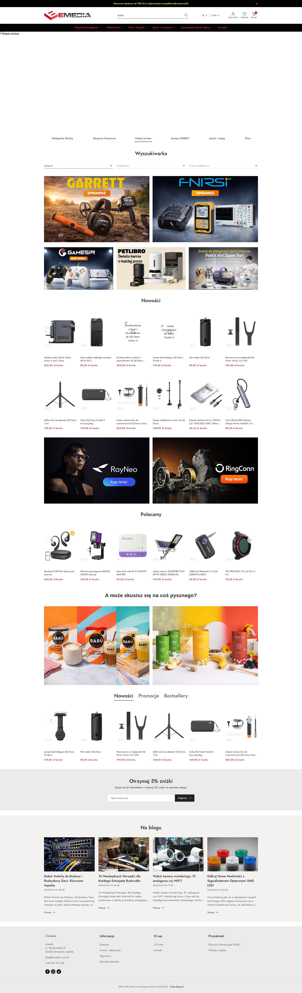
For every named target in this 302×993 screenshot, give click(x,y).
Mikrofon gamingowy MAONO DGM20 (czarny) (59, 573)
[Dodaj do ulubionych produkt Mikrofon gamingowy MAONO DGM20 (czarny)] (73, 527)
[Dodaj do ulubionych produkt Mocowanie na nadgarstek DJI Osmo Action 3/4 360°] (254, 313)
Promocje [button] (148, 695)
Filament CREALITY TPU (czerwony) (236, 573)
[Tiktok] (59, 971)
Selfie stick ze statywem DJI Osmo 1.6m (60, 422)
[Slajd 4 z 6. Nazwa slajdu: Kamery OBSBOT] (151, 83)
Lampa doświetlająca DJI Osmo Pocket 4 (168, 359)
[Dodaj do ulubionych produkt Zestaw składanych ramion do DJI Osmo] (181, 376)
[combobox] (78, 165)
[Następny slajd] (295, 83)
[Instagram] (53, 971)
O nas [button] (158, 936)
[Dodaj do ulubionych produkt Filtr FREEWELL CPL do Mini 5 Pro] (218, 527)
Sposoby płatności (110, 961)
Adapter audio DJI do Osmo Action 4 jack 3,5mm (57, 359)
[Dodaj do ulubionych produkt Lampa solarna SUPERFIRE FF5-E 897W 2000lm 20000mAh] (145, 527)
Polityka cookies (217, 950)
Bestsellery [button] (176, 695)
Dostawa (104, 944)
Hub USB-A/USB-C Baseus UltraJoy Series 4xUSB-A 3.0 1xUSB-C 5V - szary (238, 422)
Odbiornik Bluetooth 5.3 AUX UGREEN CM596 (167, 573)
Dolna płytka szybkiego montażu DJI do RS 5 (95, 359)
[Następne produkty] (251, 540)
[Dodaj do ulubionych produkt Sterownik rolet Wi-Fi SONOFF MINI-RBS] (109, 527)
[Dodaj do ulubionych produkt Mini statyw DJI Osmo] (218, 313)
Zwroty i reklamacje (110, 950)
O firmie (158, 944)
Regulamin (105, 956)
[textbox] (48, 165)
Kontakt (158, 950)
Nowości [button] (123, 695)
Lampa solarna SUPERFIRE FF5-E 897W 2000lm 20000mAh (132, 573)
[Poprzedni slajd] (7, 83)
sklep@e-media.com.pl (57, 957)
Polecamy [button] (151, 514)
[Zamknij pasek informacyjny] (256, 3)
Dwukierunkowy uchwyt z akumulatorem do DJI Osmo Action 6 (130, 359)
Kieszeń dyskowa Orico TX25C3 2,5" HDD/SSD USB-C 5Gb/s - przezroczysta (205, 422)
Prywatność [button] (216, 936)
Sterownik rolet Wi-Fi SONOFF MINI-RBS (95, 573)
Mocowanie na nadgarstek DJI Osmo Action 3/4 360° (239, 359)
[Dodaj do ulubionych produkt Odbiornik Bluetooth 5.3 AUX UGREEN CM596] (181, 527)
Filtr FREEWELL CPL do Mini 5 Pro (204, 573)
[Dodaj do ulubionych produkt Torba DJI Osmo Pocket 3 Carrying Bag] (109, 376)
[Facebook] (47, 971)
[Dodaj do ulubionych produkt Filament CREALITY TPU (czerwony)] (254, 527)
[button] (88, 28)
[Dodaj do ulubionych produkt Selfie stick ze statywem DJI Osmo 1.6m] (73, 376)
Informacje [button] (107, 936)
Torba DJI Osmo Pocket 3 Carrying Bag (92, 422)
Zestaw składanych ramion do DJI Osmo (169, 422)
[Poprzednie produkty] (51, 540)
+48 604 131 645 (54, 963)
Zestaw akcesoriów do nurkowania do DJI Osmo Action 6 (132, 422)
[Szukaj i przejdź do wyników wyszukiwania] (186, 15)
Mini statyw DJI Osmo (199, 357)
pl (203, 15)
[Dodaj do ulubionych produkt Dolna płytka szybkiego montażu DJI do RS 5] (109, 313)
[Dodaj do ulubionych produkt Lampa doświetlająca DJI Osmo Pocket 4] (181, 313)
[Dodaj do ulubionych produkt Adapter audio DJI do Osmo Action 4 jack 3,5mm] (73, 313)
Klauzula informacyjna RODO (224, 944)
